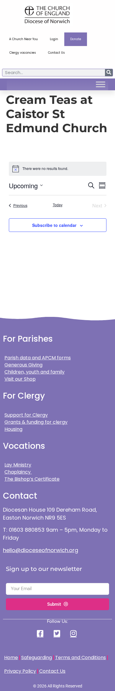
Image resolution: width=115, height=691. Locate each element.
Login (54, 39)
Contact (20, 496)
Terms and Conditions (80, 657)
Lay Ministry (17, 464)
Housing (13, 429)
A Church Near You (23, 39)
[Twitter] (57, 633)
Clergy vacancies (22, 52)
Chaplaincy (18, 472)
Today (58, 204)
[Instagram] (74, 633)
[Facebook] (41, 633)
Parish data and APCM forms (37, 357)
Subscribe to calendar (54, 225)
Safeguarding (36, 657)
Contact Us (56, 52)
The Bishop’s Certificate (32, 479)
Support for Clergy (26, 415)
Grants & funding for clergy (36, 422)
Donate (75, 39)
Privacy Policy (20, 671)
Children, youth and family (34, 372)
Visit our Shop (20, 379)
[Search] (109, 72)
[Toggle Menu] (100, 84)
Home (11, 657)
